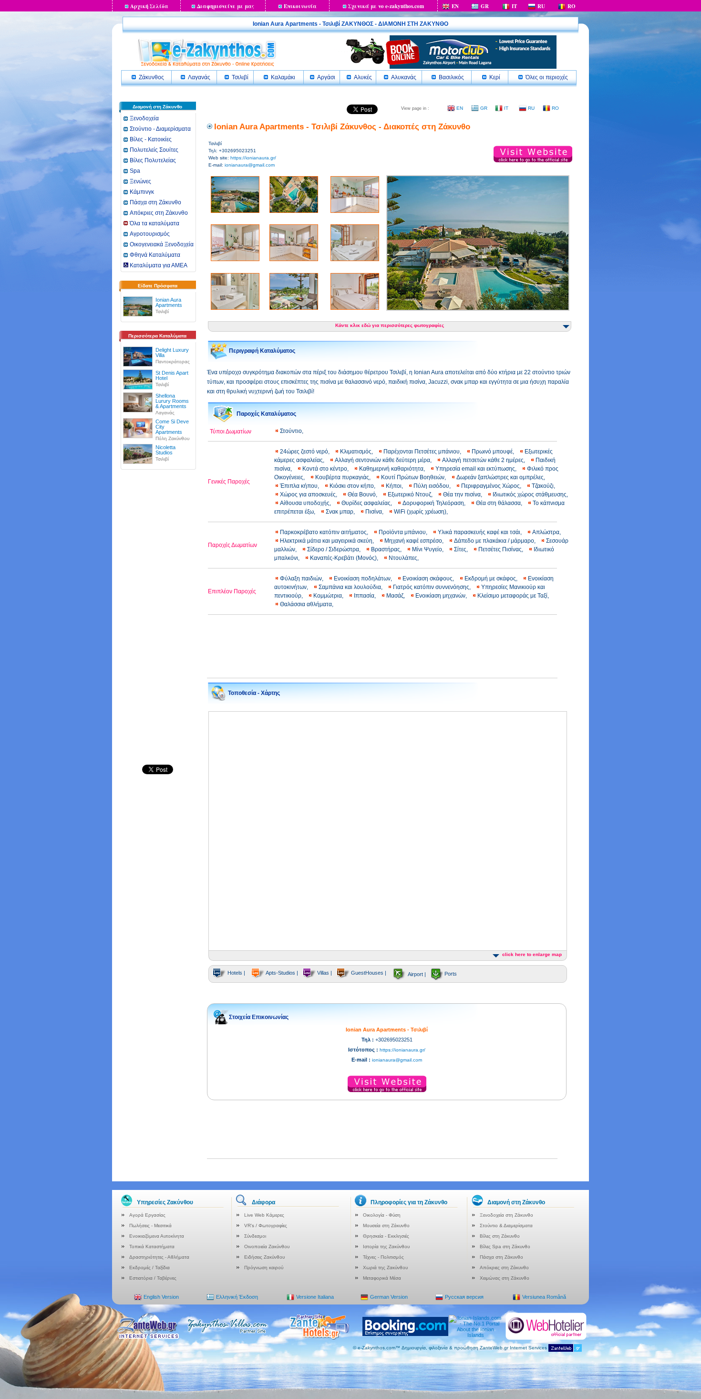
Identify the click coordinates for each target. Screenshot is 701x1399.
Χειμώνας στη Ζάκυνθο (504, 1278)
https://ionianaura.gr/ (253, 157)
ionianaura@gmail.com (250, 165)
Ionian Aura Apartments (168, 302)
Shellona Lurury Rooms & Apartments (172, 401)
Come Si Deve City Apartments (172, 427)
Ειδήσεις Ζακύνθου (264, 1257)
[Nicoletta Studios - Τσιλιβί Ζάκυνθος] (138, 452)
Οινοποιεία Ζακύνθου (266, 1246)
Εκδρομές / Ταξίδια (149, 1267)
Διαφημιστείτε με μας (225, 6)
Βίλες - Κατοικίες (151, 139)
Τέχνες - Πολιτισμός (383, 1257)
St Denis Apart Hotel (171, 375)
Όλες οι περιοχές (547, 77)
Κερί (494, 77)
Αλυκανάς (403, 77)
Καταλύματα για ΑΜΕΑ (157, 265)
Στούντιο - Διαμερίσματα (160, 129)
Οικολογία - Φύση (382, 1215)
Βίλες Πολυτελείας (153, 160)
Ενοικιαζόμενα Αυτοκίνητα (156, 1236)
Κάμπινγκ (142, 192)
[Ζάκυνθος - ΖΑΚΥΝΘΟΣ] (206, 66)
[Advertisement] (157, 621)
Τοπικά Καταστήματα (152, 1246)
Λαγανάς (199, 77)
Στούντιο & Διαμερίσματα (506, 1225)
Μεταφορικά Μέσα (382, 1278)
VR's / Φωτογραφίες (265, 1225)
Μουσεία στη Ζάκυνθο (386, 1225)
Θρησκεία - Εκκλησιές (386, 1236)
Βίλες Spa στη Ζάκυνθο (505, 1246)
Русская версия (464, 1297)
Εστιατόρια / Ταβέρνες (152, 1278)
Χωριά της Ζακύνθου (385, 1267)
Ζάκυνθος (151, 77)
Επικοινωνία (300, 6)
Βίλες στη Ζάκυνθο (500, 1236)
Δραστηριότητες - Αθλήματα (159, 1257)
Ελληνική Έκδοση (237, 1297)
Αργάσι (326, 77)
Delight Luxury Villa (172, 352)
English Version (161, 1297)
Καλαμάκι (283, 77)
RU (541, 6)
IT (514, 6)
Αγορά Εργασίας (147, 1215)
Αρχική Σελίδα (149, 6)
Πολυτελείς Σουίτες (154, 150)
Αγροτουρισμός (150, 234)
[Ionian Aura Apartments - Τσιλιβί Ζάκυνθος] (138, 304)
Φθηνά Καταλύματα (155, 255)
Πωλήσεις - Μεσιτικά (150, 1225)
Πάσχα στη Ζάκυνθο (155, 202)
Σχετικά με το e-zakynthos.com (386, 6)
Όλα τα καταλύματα (154, 223)
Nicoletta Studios (165, 449)
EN (455, 6)
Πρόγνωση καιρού (263, 1267)
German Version (389, 1297)
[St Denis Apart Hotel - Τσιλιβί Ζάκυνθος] (138, 377)
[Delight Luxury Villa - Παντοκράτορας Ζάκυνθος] (138, 355)
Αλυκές (363, 77)
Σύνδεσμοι (255, 1236)
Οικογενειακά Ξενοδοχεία (162, 244)
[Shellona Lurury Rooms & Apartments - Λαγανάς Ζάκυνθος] (138, 400)
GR (485, 6)
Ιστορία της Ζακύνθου (386, 1246)
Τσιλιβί (240, 77)
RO (571, 6)
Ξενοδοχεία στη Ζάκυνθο (506, 1215)
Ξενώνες (140, 181)
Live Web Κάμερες (264, 1215)
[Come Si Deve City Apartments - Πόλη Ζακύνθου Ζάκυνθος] (138, 426)
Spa (135, 171)
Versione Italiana (315, 1297)
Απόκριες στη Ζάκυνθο (159, 213)
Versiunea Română (544, 1297)
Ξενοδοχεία (144, 118)
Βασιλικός (451, 77)
